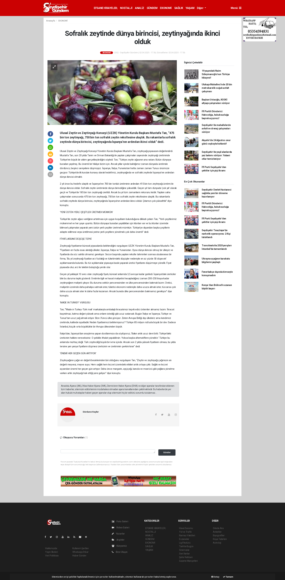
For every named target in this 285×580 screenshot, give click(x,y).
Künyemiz (121, 546)
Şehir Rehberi (186, 557)
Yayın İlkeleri (51, 552)
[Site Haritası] (81, 537)
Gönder (167, 452)
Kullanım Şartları (80, 548)
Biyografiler (219, 535)
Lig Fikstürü (184, 542)
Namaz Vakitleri (187, 535)
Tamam (229, 577)
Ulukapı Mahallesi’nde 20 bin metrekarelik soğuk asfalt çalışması (217, 88)
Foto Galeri (122, 521)
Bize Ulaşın (121, 552)
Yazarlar (120, 533)
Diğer (200, 8)
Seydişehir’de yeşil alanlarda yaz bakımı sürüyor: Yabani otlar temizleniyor (217, 155)
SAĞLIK (178, 8)
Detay (216, 577)
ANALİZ (139, 8)
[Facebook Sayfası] (47, 537)
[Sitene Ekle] (87, 537)
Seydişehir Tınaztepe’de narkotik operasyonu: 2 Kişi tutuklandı (216, 234)
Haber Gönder (79, 555)
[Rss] (75, 537)
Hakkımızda (51, 548)
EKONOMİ (166, 8)
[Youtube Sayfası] (64, 537)
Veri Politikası (52, 555)
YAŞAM (190, 8)
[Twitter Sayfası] (52, 537)
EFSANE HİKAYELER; (105, 8)
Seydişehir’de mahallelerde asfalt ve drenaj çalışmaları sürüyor (216, 128)
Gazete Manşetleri (188, 561)
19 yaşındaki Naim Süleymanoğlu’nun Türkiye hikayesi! (216, 74)
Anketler (217, 532)
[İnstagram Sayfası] (58, 537)
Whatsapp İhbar (80, 552)
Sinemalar (184, 550)
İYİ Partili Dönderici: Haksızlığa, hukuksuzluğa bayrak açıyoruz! (215, 115)
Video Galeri (122, 527)
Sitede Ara (218, 528)
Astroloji (217, 542)
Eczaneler (184, 539)
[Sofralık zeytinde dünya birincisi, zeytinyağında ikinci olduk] (112, 92)
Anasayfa (50, 20)
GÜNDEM (152, 8)
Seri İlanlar (184, 553)
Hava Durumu (186, 528)
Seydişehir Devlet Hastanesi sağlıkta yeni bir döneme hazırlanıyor (216, 193)
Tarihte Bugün (186, 546)
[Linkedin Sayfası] (69, 537)
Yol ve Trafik (185, 532)
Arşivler (120, 539)
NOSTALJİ (126, 8)
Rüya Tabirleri (220, 539)
